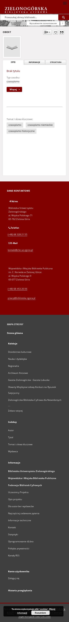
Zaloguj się (14, 578)
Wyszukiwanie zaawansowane (43, 23)
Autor (11, 430)
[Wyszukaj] (63, 17)
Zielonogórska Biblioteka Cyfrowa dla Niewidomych (34, 400)
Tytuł (10, 437)
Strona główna (15, 333)
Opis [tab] (13, 62)
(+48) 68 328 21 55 (17, 234)
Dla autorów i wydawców (21, 506)
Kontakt (12, 527)
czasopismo (13, 81)
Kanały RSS (14, 555)
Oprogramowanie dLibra (21, 541)
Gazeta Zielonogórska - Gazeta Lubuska (28, 380)
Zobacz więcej (15, 410)
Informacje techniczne (19, 520)
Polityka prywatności (18, 548)
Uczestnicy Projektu (18, 492)
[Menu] (64, 3)
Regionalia (13, 366)
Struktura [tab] (55, 62)
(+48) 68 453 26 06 (17, 288)
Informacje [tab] (34, 62)
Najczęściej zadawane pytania (23, 513)
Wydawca (13, 451)
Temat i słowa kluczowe (20, 444)
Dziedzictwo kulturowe (20, 351)
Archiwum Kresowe (18, 373)
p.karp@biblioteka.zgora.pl (22, 298)
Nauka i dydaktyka (17, 358)
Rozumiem (40, 612)
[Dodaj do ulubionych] (55, 32)
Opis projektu (15, 499)
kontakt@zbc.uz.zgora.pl (20, 250)
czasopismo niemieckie (40, 125)
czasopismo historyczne (21, 131)
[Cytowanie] (61, 32)
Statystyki (13, 534)
